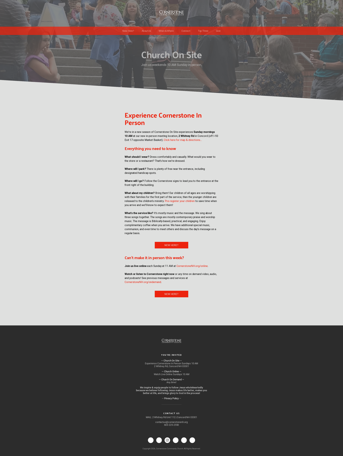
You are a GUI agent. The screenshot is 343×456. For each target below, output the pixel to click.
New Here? (128, 30)
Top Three (203, 30)
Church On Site (171, 360)
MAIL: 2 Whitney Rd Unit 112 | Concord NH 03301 (171, 417)
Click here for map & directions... (183, 140)
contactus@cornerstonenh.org (171, 422)
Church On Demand (171, 379)
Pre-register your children (180, 201)
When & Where (166, 30)
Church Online (171, 371)
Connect (185, 30)
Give (218, 30)
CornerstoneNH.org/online (192, 266)
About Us (146, 30)
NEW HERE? (171, 245)
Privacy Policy (171, 398)
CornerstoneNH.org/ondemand (143, 282)
